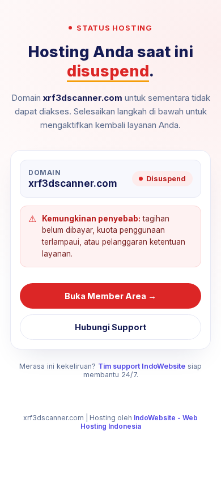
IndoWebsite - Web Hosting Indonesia (139, 421)
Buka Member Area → (110, 296)
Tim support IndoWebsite (141, 366)
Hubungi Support (110, 327)
